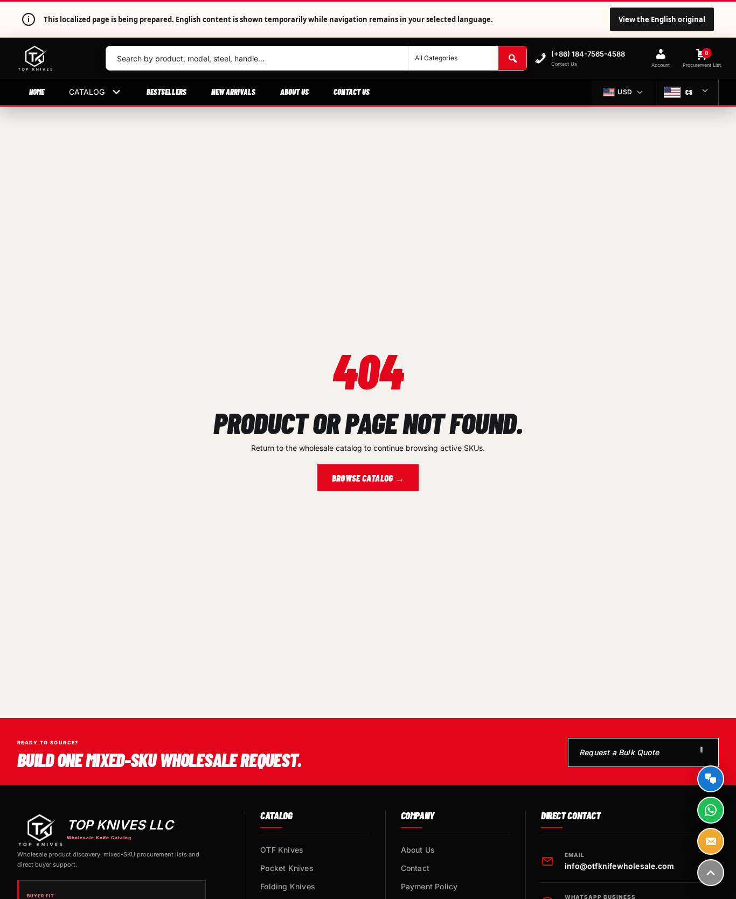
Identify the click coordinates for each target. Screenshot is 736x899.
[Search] (512, 58)
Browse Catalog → (368, 477)
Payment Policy (429, 886)
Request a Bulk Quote (619, 752)
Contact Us (352, 91)
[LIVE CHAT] (710, 778)
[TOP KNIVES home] (52, 58)
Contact (415, 868)
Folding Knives (287, 886)
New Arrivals (233, 91)
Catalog (87, 91)
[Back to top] (710, 872)
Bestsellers (166, 91)
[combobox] (257, 58)
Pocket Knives (287, 868)
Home (36, 91)
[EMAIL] (710, 841)
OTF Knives (281, 849)
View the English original (662, 19)
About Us (294, 91)
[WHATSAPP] (710, 810)
